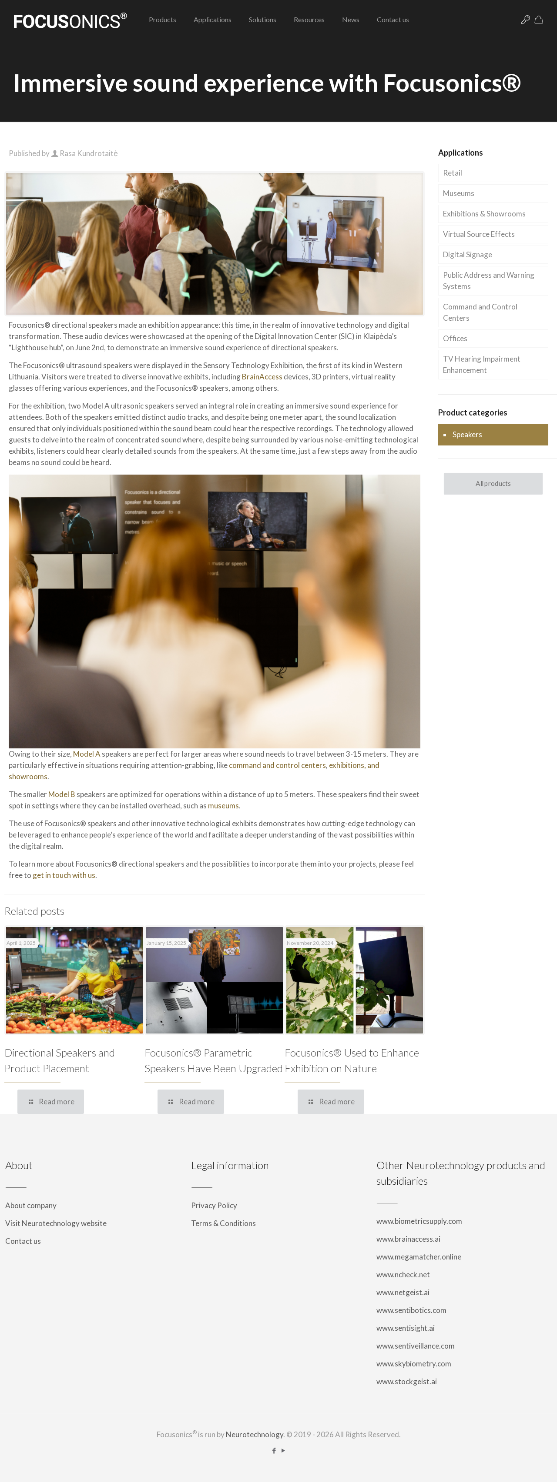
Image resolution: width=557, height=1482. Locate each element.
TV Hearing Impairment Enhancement (481, 364)
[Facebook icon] (274, 1450)
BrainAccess (262, 376)
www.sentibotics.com (411, 1310)
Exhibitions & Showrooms (484, 213)
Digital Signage (467, 254)
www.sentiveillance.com (415, 1345)
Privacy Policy (214, 1205)
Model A (87, 753)
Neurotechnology (254, 1434)
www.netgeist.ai (402, 1292)
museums (223, 805)
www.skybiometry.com (413, 1363)
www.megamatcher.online (418, 1256)
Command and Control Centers (480, 312)
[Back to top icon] (515, 1464)
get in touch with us (64, 875)
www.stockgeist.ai (406, 1381)
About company (31, 1205)
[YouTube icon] (283, 1450)
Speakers (467, 434)
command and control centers (277, 765)
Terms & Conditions (223, 1223)
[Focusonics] (70, 19)
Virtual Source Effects (479, 234)
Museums (458, 193)
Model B (61, 794)
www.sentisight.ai (405, 1327)
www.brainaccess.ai (408, 1238)
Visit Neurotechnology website (56, 1223)
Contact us (23, 1241)
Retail (452, 172)
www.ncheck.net (403, 1274)
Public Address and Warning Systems (488, 280)
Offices (455, 338)
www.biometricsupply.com (419, 1221)
